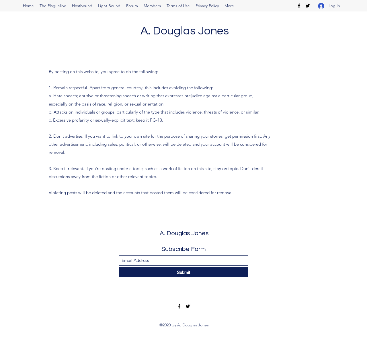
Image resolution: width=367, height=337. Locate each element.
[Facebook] (299, 6)
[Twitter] (308, 6)
